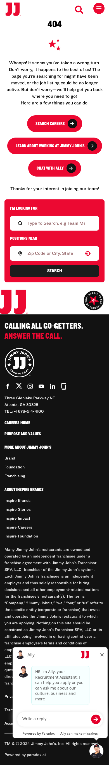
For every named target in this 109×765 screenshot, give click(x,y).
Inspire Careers (18, 527)
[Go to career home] (16, 9)
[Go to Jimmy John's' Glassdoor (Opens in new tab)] (63, 386)
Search (54, 270)
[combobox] (53, 253)
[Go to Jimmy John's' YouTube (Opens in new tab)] (41, 386)
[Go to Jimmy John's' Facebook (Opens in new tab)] (7, 386)
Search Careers (50, 123)
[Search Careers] (79, 10)
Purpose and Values (22, 434)
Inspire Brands (17, 501)
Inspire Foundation (21, 536)
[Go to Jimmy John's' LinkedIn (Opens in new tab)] (52, 386)
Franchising (14, 476)
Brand (9, 458)
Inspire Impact (17, 518)
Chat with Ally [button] (50, 168)
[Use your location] (88, 253)
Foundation (14, 467)
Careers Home (17, 423)
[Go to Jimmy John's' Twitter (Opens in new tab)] (19, 387)
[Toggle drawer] (99, 8)
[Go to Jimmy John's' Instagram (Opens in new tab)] (30, 386)
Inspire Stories (17, 510)
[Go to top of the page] (93, 300)
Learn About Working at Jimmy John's (50, 146)
